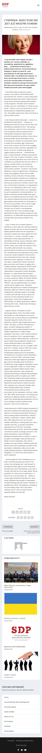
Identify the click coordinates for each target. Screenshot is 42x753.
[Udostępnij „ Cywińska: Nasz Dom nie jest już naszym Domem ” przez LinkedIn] (21, 512)
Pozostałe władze (10, 707)
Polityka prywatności (24, 740)
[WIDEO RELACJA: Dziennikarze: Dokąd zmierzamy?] (21, 572)
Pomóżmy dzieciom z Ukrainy (14, 618)
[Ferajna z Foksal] (21, 662)
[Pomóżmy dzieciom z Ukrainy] (21, 604)
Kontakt (11, 740)
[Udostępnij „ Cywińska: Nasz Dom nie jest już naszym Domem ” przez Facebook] (13, 512)
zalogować (12, 690)
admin (16, 27)
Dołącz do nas (9, 716)
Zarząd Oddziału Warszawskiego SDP (16, 702)
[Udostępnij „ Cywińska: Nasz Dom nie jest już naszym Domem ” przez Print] (29, 512)
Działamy (15, 30)
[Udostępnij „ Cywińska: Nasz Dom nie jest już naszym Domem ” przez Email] (25, 512)
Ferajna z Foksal (10, 675)
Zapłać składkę (9, 712)
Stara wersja (21, 745)
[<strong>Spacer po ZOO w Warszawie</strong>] (21, 633)
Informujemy (8, 721)
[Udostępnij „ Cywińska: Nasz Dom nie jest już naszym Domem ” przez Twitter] (17, 512)
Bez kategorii (33, 27)
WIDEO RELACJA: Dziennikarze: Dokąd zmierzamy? (17, 586)
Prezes (6, 697)
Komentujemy (9, 731)
